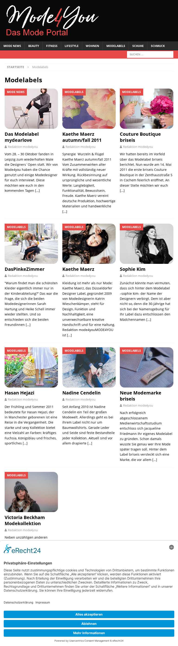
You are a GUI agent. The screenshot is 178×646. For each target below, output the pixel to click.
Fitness (51, 46)
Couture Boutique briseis (140, 137)
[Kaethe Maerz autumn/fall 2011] (89, 109)
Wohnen (92, 46)
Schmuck (158, 46)
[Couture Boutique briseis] (146, 109)
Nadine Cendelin (81, 393)
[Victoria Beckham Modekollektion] (31, 492)
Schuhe (138, 46)
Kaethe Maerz (78, 269)
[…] (37, 190)
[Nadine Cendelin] (89, 367)
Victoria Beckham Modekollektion (25, 520)
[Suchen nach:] (150, 54)
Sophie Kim (133, 269)
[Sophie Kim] (146, 244)
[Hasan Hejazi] (31, 367)
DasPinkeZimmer (24, 269)
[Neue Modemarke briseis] (146, 367)
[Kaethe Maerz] (89, 244)
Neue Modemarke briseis (140, 396)
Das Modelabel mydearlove (22, 137)
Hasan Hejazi (19, 393)
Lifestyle (72, 46)
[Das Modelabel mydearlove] (31, 109)
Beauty (33, 46)
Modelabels (115, 46)
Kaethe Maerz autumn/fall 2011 (82, 137)
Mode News (12, 46)
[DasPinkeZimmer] (31, 244)
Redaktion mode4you (23, 147)
